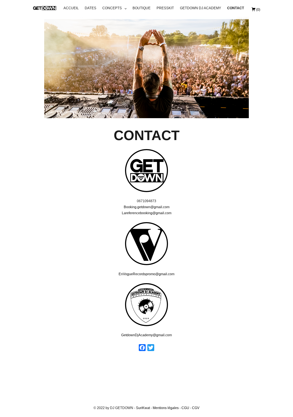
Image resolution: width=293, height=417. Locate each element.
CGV (195, 408)
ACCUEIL (71, 8)
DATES (90, 8)
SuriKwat (143, 408)
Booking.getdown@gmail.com (146, 207)
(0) (258, 9)
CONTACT (235, 8)
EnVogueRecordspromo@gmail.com (146, 274)
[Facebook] (142, 348)
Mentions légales (166, 408)
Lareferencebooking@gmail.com (146, 213)
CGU (185, 408)
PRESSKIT (165, 8)
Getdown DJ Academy (200, 8)
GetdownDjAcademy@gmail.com (146, 335)
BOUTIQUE (142, 8)
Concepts (112, 8)
